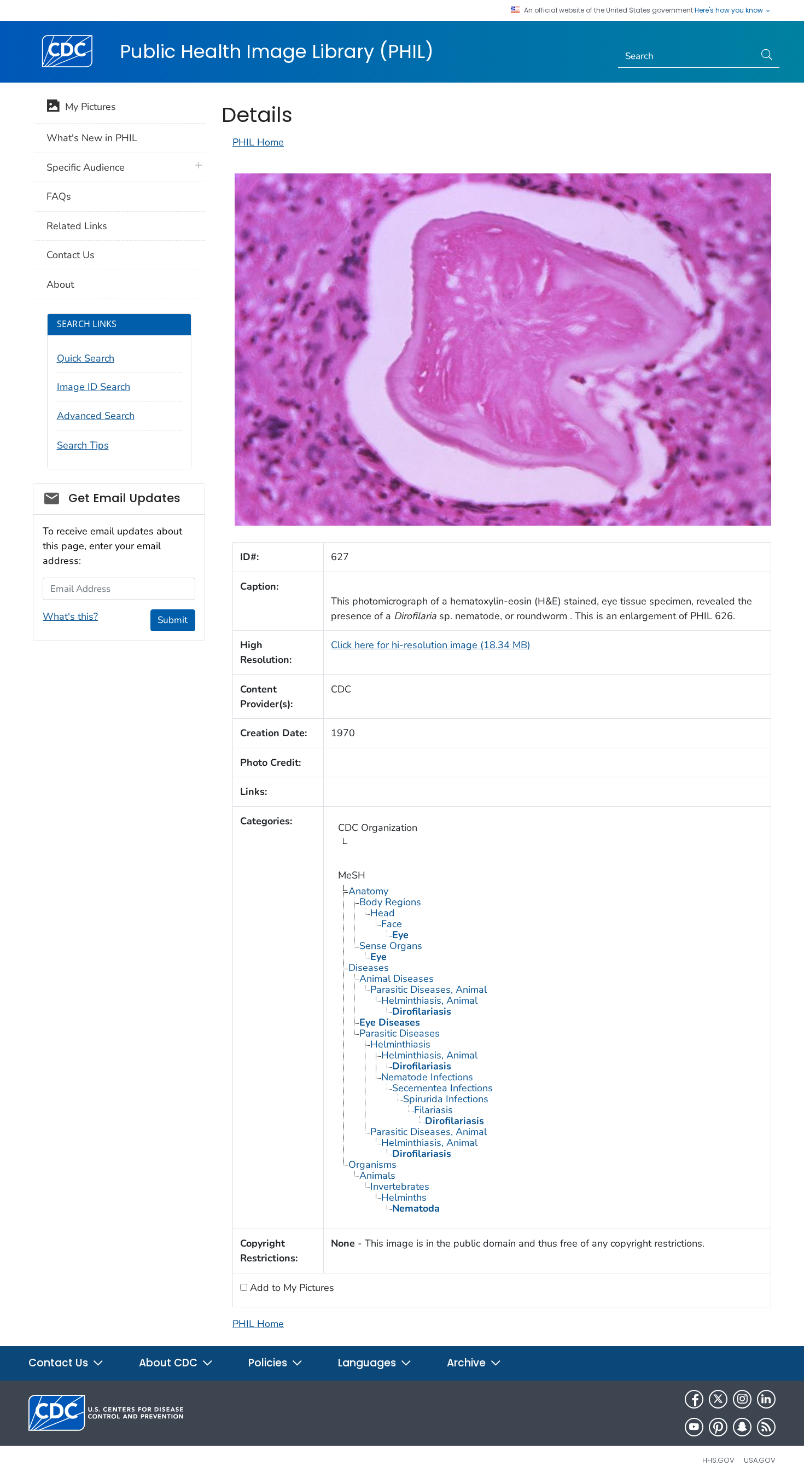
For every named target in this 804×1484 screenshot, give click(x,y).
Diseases (368, 967)
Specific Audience (85, 167)
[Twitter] (718, 1399)
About (60, 284)
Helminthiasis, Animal (429, 1000)
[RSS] (766, 1427)
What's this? (70, 616)
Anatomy (368, 891)
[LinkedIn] (766, 1399)
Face (391, 923)
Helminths (404, 1197)
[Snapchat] (742, 1427)
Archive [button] (467, 1362)
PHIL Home (258, 142)
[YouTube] (694, 1427)
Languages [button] (368, 1362)
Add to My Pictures (290, 1287)
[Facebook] (694, 1399)
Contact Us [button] (59, 1362)
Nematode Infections (427, 1077)
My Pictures (88, 106)
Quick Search (85, 358)
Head (382, 913)
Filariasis (433, 1109)
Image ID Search (93, 386)
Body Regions (390, 902)
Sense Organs (390, 945)
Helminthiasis (400, 1044)
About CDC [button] (169, 1362)
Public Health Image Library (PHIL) (277, 51)
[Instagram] (742, 1399)
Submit (173, 620)
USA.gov (760, 1460)
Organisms (372, 1164)
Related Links (76, 225)
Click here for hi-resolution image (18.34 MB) (431, 644)
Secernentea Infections (442, 1088)
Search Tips (83, 445)
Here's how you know (730, 10)
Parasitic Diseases (399, 1033)
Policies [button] (269, 1362)
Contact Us (70, 254)
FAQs (58, 196)
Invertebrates (399, 1186)
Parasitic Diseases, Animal (428, 989)
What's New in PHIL (91, 137)
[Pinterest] (718, 1427)
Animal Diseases (396, 978)
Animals (377, 1175)
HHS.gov (718, 1460)
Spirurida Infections (445, 1098)
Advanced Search (96, 415)
